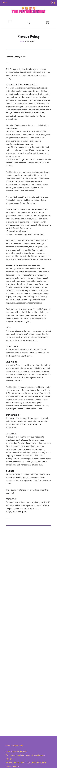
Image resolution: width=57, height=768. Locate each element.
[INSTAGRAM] (51, 3)
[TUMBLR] (54, 3)
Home (22, 41)
